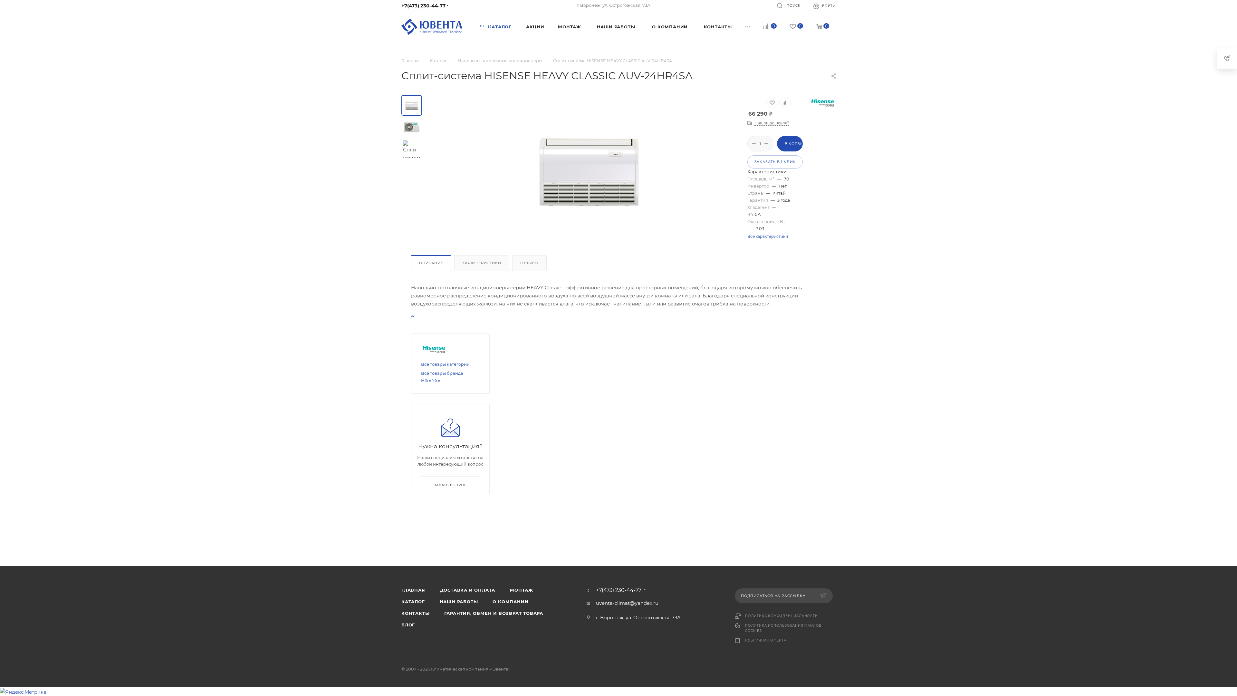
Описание (431, 263)
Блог (408, 624)
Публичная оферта (765, 640)
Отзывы (529, 263)
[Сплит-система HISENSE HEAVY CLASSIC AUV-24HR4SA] (588, 167)
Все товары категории (445, 364)
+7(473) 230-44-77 (423, 6)
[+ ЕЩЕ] (748, 27)
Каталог (413, 601)
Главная (413, 590)
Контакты (415, 613)
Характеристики (481, 263)
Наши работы (459, 601)
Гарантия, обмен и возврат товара (493, 613)
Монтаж (521, 590)
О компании (510, 601)
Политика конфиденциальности (781, 616)
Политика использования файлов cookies (783, 628)
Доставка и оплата (467, 590)
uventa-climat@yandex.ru (627, 603)
